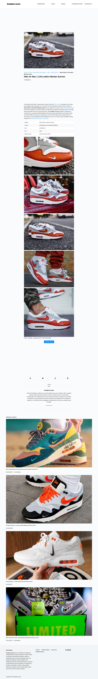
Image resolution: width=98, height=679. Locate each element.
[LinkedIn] (68, 378)
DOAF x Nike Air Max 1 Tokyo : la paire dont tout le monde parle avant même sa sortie (22, 637)
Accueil (26, 72)
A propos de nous (45, 649)
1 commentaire (17, 472)
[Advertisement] (49, 18)
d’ (68, 107)
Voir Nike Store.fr (49, 341)
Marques (63, 3)
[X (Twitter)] (43, 378)
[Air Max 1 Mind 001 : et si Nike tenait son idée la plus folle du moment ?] (49, 555)
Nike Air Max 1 (54, 72)
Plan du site (54, 649)
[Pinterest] (55, 378)
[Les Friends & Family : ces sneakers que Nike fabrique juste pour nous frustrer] (49, 499)
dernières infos (41, 3)
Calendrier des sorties (77, 3)
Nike (49, 72)
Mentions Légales (40, 651)
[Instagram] (70, 649)
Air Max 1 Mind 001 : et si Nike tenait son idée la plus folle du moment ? (19, 581)
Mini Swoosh (57, 104)
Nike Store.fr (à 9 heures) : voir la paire (39, 118)
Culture (53, 3)
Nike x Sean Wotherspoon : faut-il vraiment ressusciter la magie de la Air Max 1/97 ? (22, 469)
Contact (38, 649)
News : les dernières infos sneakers (37, 72)
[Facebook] (30, 378)
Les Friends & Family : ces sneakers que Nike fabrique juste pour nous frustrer (21, 525)
